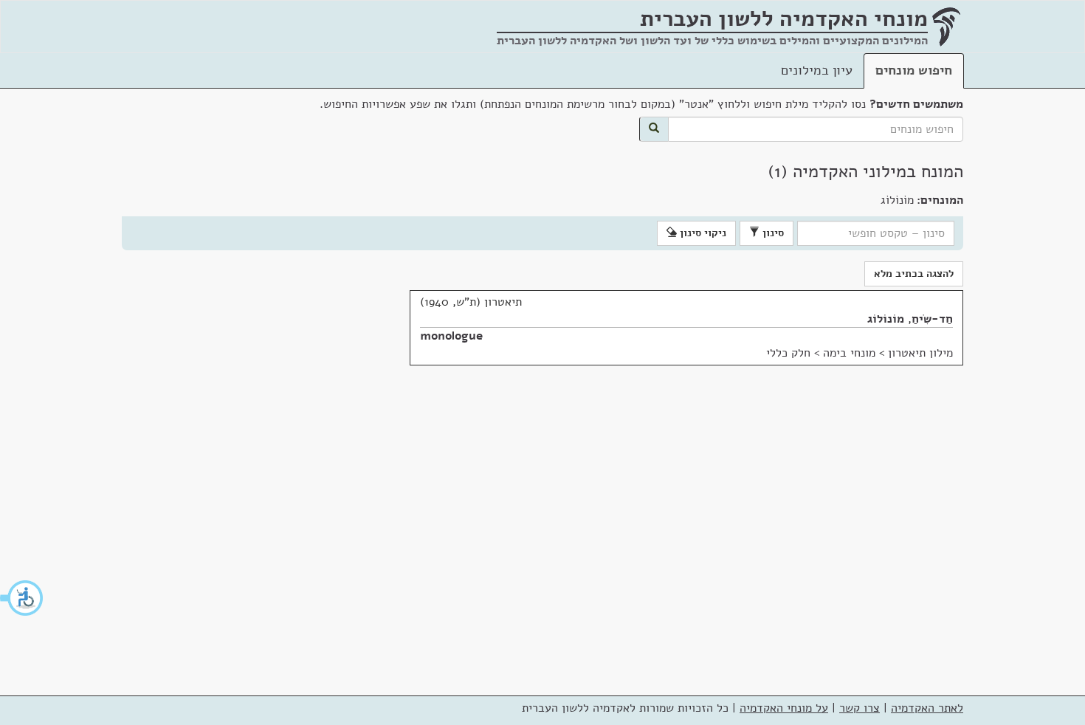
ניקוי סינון (701, 233)
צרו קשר (859, 708)
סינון (772, 233)
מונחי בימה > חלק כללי (820, 353)
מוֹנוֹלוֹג (885, 319)
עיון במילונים (816, 70)
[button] (22, 598)
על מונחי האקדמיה (784, 708)
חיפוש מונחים (913, 70)
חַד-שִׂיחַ (932, 319)
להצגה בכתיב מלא (914, 274)
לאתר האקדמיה (927, 708)
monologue (451, 336)
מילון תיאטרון (920, 353)
